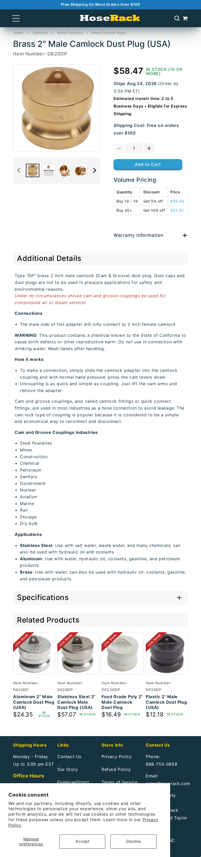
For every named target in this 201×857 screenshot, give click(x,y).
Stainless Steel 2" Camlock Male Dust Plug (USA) (76, 702)
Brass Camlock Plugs (108, 33)
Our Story (67, 769)
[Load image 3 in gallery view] (64, 170)
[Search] (177, 18)
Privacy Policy (117, 756)
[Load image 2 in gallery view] (48, 170)
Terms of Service (120, 782)
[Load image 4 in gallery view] (80, 170)
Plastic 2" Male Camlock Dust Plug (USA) (166, 702)
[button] (16, 18)
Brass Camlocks (70, 33)
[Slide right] (94, 170)
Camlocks (40, 33)
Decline (133, 841)
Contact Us (69, 756)
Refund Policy (116, 769)
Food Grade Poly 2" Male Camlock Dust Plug (122, 702)
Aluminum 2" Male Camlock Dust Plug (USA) (33, 702)
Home (18, 33)
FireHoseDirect (73, 782)
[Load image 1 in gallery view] (32, 170)
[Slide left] (19, 170)
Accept (82, 841)
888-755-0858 (161, 764)
